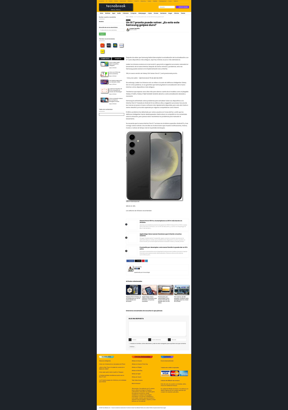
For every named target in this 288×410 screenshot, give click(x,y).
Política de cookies (144, 407)
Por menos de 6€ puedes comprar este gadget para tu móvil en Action (181, 299)
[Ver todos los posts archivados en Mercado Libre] (102, 51)
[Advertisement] (157, 44)
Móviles (116, 1)
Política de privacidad (155, 407)
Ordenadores (123, 1)
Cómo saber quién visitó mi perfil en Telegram (114, 64)
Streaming (143, 1)
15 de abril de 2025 (156, 78)
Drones (156, 13)
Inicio (101, 13)
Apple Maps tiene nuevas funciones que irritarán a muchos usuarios (161, 235)
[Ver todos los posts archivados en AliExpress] (102, 45)
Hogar (170, 13)
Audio (119, 13)
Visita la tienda (183, 7)
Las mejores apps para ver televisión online (115, 81)
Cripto (150, 13)
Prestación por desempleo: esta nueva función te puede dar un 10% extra (164, 248)
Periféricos (130, 1)
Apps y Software (112, 67)
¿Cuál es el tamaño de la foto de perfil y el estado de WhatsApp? (115, 90)
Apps (113, 13)
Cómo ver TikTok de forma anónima (114, 72)
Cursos (170, 1)
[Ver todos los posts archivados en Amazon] (109, 45)
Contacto (128, 407)
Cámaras (126, 13)
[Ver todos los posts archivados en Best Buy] (115, 45)
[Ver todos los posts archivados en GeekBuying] (121, 45)
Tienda (183, 13)
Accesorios (101, 1)
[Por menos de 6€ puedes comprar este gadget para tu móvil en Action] (181, 286)
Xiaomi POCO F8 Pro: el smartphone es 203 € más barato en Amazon (161, 221)
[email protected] (168, 361)
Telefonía (176, 1)
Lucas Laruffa (135, 28)
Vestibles (155, 1)
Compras (133, 13)
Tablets (149, 1)
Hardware (163, 13)
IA (106, 1)
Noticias (107, 13)
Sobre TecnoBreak (136, 407)
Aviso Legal (163, 407)
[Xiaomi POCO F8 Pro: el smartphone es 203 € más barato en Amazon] (133, 286)
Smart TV (136, 1)
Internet (110, 1)
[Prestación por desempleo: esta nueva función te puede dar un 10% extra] (165, 286)
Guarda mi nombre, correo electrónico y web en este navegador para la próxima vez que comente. (158, 343)
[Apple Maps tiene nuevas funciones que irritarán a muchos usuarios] (149, 286)
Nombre (101, 21)
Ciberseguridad (162, 1)
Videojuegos (142, 13)
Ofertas (176, 13)
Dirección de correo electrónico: (108, 27)
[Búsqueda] (173, 7)
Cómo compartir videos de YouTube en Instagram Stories (116, 100)
